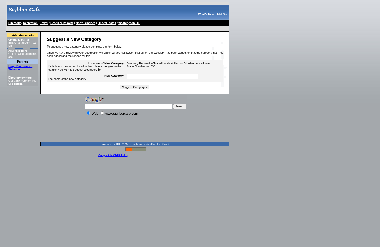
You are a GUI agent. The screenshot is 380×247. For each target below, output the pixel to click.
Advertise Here (17, 50)
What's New (206, 14)
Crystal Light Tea (18, 39)
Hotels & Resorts (61, 23)
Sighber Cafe (24, 9)
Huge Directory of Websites (20, 68)
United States (107, 23)
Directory (14, 23)
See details (15, 83)
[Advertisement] (102, 27)
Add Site (222, 14)
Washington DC (129, 23)
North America (85, 23)
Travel (44, 23)
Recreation (30, 23)
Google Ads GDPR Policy (113, 155)
